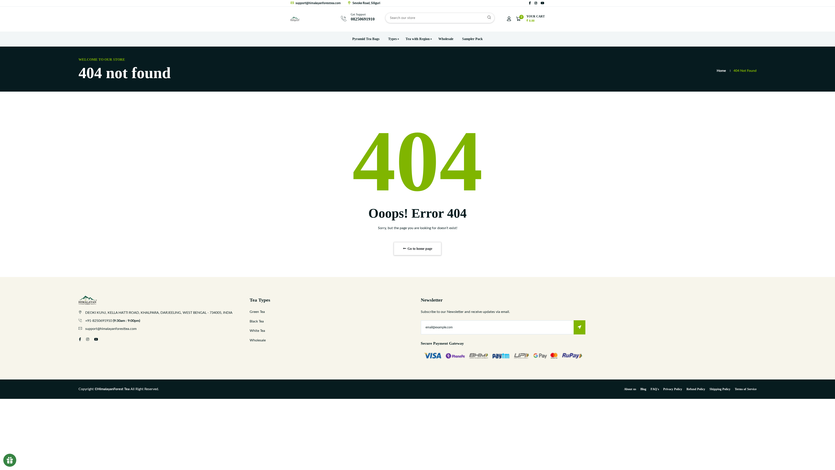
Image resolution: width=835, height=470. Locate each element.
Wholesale (445, 39)
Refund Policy (695, 389)
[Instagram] (536, 3)
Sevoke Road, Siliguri (366, 3)
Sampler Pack (472, 39)
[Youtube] (542, 3)
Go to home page (419, 248)
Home (721, 70)
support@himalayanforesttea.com (318, 3)
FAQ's (655, 389)
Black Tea (257, 321)
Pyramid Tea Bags (365, 39)
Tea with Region (418, 39)
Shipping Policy (720, 389)
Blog (643, 389)
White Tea (257, 330)
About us (630, 389)
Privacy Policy (672, 389)
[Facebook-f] (529, 3)
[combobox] (440, 18)
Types (392, 39)
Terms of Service (746, 389)
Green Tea (257, 312)
